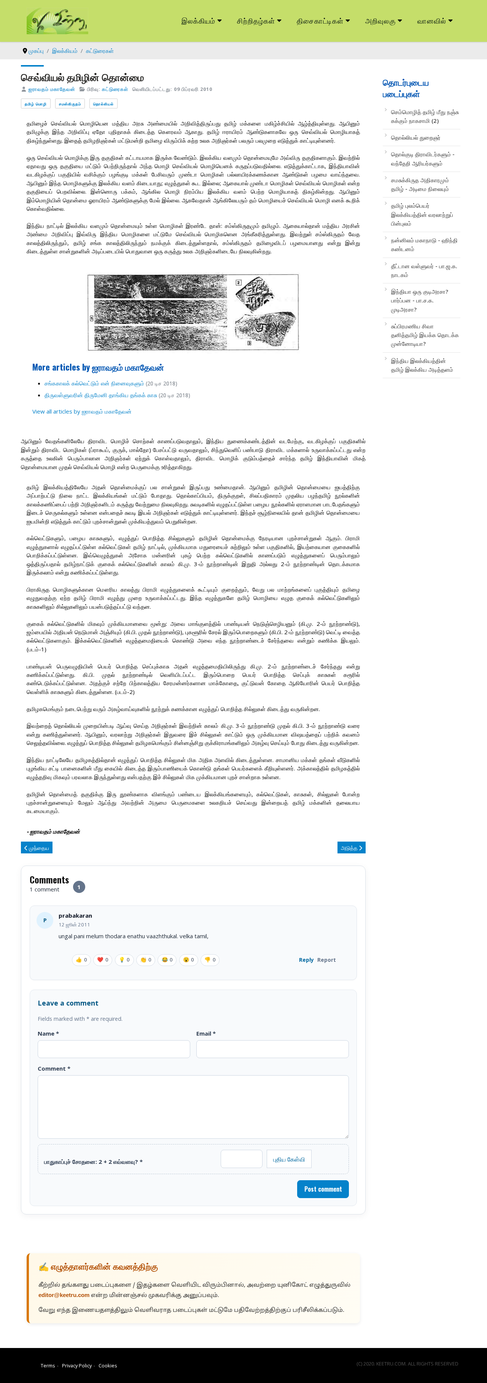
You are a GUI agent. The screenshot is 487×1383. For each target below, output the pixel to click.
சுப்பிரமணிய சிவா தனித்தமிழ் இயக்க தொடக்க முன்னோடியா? (425, 335)
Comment (54, 1068)
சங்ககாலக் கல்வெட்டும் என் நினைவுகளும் (95, 383)
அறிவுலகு (380, 20)
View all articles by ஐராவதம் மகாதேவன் (82, 411)
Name (48, 1033)
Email (206, 1033)
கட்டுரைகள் (115, 89)
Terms (48, 1365)
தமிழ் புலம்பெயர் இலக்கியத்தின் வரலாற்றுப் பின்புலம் (422, 214)
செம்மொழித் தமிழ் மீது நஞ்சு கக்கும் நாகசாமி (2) (425, 116)
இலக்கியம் (198, 20)
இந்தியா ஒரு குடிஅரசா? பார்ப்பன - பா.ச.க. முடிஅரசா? (419, 300)
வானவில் (431, 20)
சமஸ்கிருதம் (70, 104)
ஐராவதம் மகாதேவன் (52, 89)
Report (326, 959)
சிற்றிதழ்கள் (256, 20)
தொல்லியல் (103, 104)
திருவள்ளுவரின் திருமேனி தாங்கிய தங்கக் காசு (102, 395)
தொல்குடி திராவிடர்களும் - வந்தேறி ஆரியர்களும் (423, 158)
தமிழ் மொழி (36, 104)
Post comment (323, 1189)
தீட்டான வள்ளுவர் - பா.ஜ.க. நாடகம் (424, 270)
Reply (306, 959)
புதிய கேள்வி (289, 1158)
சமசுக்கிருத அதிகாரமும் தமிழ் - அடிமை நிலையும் (420, 184)
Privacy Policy (77, 1365)
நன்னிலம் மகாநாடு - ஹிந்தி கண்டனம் (424, 244)
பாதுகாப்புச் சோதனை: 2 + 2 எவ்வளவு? (93, 1161)
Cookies (108, 1365)
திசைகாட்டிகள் (320, 20)
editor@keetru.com (63, 1295)
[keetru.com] (57, 20)
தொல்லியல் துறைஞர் (416, 137)
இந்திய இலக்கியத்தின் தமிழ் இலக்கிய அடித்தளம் (422, 365)
